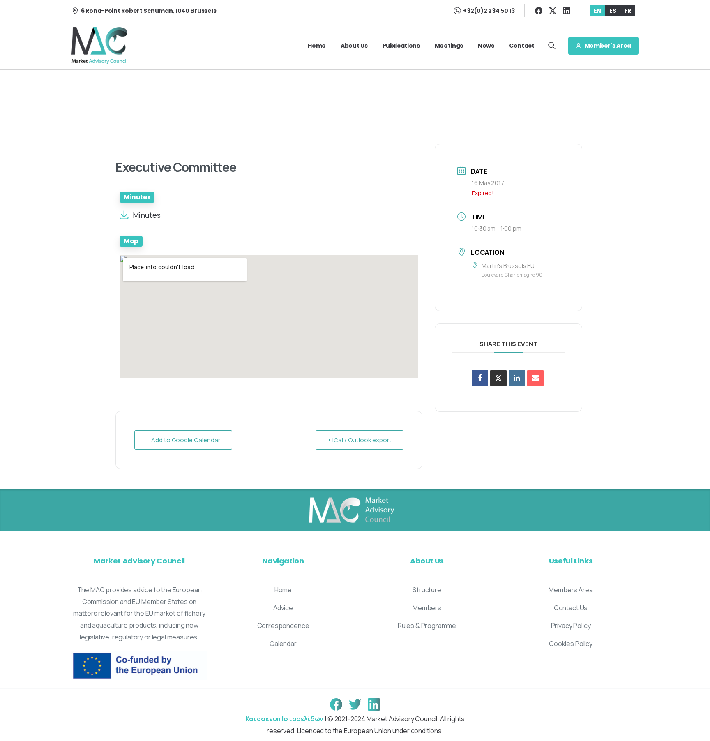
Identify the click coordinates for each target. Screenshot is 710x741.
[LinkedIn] (566, 10)
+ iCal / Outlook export (359, 440)
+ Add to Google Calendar (183, 440)
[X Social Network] (498, 378)
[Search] (552, 45)
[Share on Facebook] (480, 378)
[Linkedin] (517, 378)
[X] (552, 10)
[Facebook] (538, 10)
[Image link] (351, 510)
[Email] (535, 378)
